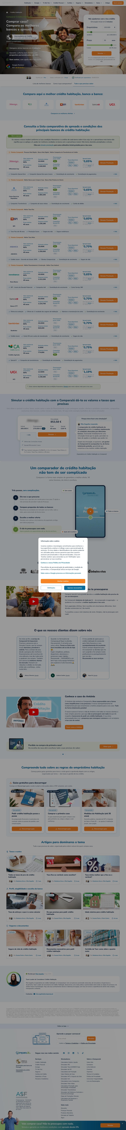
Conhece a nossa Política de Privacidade (55, 563)
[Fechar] (83, 541)
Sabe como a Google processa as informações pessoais (61, 573)
